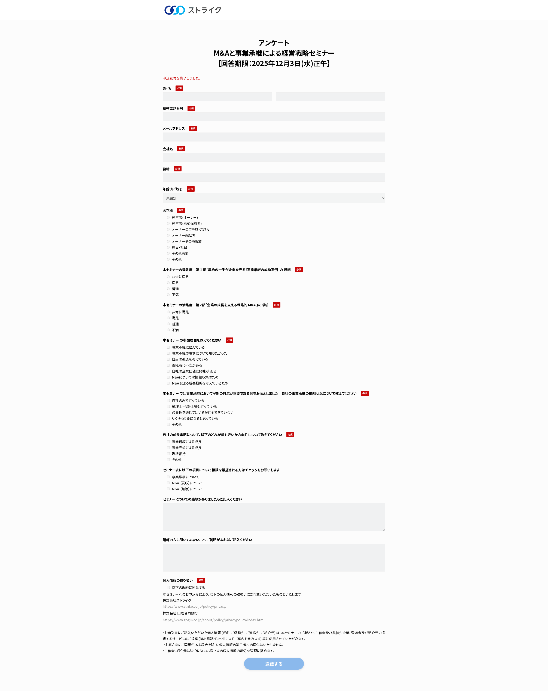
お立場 (168, 210)
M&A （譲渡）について (187, 488)
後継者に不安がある (187, 365)
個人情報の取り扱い (178, 580)
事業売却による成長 (186, 447)
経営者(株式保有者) (187, 223)
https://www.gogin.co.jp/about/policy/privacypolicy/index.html (214, 619)
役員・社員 (179, 247)
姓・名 (167, 88)
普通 (175, 288)
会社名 (168, 148)
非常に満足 (180, 276)
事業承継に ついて (185, 476)
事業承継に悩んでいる (188, 347)
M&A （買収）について (187, 482)
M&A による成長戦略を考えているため (200, 383)
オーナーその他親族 (187, 241)
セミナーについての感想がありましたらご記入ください (202, 499)
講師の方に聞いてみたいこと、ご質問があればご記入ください (207, 539)
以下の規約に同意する (188, 587)
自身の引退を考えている (190, 359)
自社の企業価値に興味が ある (194, 371)
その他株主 (180, 253)
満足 (175, 282)
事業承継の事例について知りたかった (199, 353)
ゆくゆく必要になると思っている (195, 418)
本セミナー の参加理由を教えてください (192, 340)
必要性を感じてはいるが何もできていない (203, 412)
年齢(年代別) (173, 189)
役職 (166, 168)
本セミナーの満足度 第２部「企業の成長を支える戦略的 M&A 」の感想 (215, 304)
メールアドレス (174, 128)
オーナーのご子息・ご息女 (191, 229)
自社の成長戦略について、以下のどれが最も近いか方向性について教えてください (222, 434)
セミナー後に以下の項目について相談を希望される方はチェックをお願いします (221, 469)
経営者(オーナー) (185, 217)
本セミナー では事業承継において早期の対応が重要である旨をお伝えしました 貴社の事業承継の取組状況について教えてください (260, 393)
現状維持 (179, 453)
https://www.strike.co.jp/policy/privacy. (194, 606)
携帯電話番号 (173, 108)
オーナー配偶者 (183, 235)
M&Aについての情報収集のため (195, 377)
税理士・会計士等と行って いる (194, 406)
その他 (177, 259)
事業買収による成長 (186, 441)
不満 (175, 294)
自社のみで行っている (188, 400)
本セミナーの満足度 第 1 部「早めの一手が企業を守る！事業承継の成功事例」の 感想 (227, 269)
